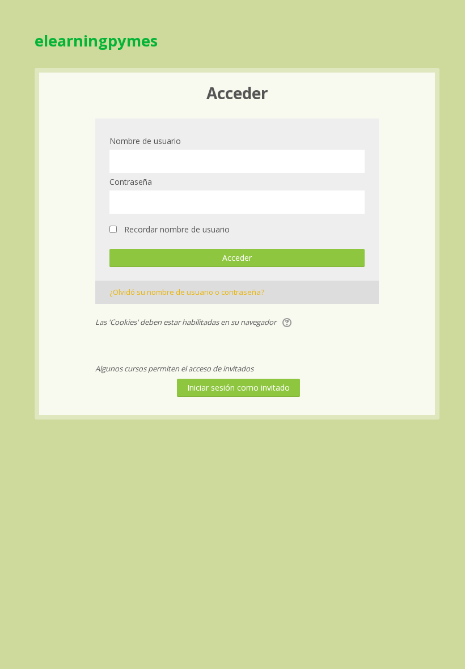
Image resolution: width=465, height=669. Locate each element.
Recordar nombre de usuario (177, 229)
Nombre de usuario (145, 141)
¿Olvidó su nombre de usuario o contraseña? (186, 292)
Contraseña (130, 181)
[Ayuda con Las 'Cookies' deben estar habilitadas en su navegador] (288, 322)
